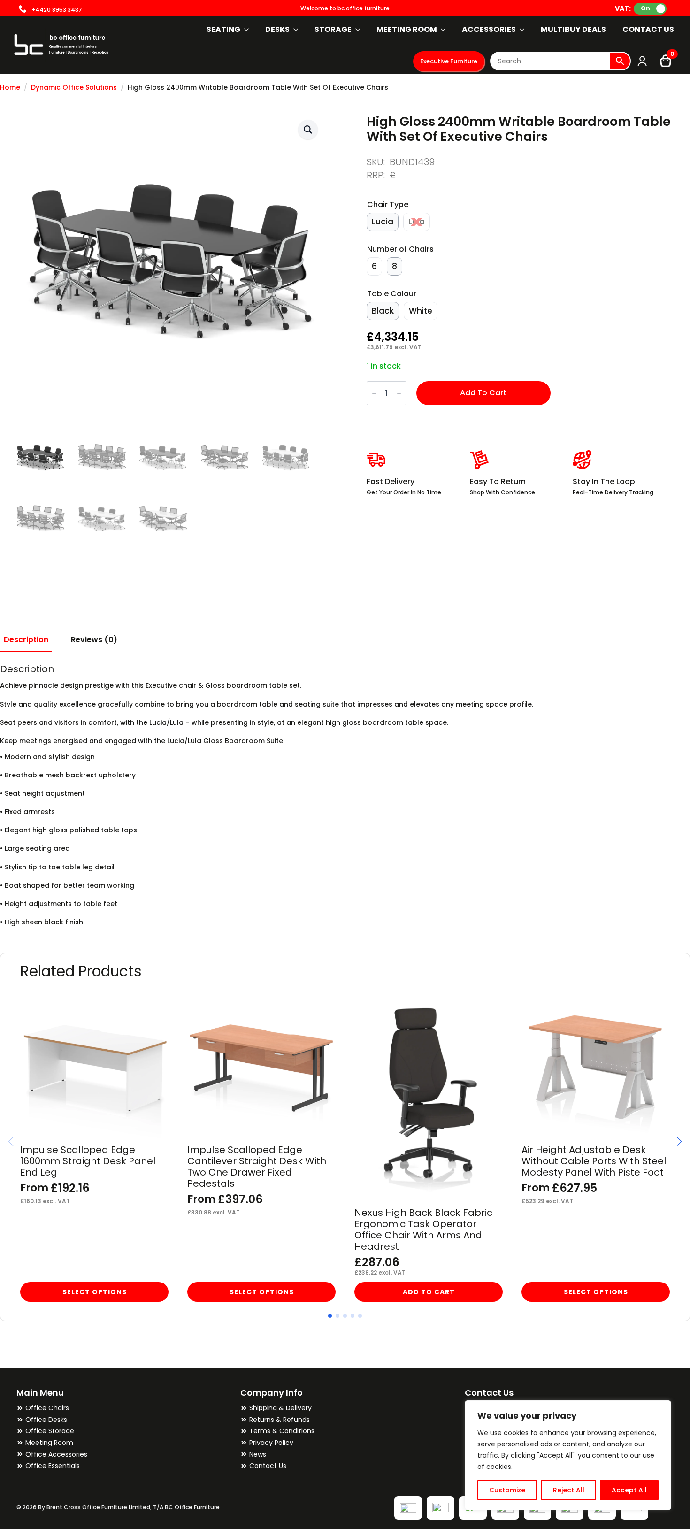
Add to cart (483, 392)
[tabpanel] (345, 795)
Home (10, 87)
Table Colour (391, 293)
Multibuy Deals (573, 29)
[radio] (383, 222)
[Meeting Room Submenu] (443, 29)
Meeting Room (406, 29)
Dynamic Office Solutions (74, 87)
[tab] (26, 640)
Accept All (629, 1490)
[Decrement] (374, 393)
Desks (277, 29)
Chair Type (387, 204)
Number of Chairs (400, 249)
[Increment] (399, 393)
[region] (568, 1455)
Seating (223, 29)
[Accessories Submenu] (522, 29)
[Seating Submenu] (246, 29)
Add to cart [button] (429, 1292)
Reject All (568, 1490)
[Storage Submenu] (358, 29)
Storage (333, 29)
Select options (94, 1292)
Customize (507, 1490)
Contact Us (648, 29)
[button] (308, 129)
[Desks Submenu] (296, 29)
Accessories (489, 29)
